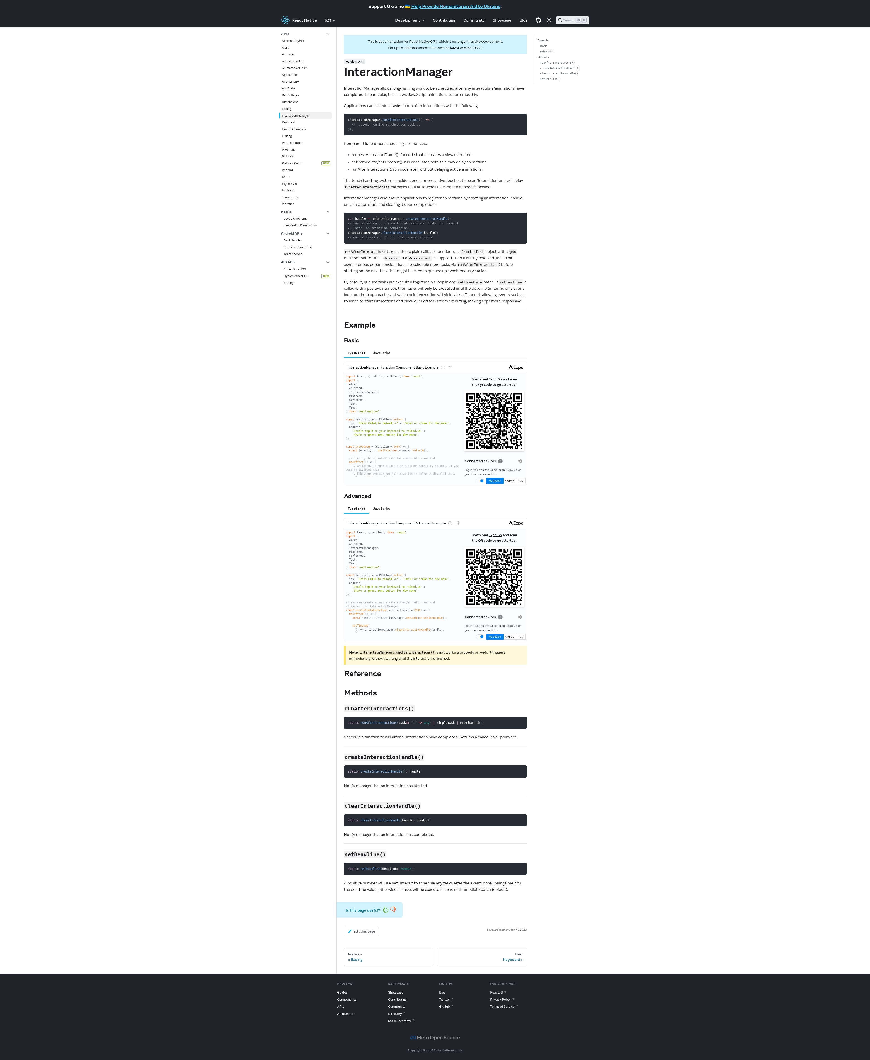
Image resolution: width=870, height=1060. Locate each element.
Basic (543, 45)
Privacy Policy (500, 999)
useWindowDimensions (300, 225)
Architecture (346, 1014)
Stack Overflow (399, 1021)
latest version (461, 48)
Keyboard (288, 122)
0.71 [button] (328, 20)
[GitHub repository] (538, 20)
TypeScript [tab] (356, 352)
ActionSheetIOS (295, 269)
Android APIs (291, 233)
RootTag (287, 170)
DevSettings (290, 95)
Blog (523, 20)
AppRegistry (290, 81)
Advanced (546, 51)
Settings (289, 282)
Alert (285, 47)
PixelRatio (289, 149)
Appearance (290, 74)
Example (543, 40)
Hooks (286, 211)
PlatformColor (292, 163)
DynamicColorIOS (296, 276)
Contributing (444, 20)
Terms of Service (502, 1006)
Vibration (288, 204)
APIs (285, 34)
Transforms (290, 197)
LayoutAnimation (294, 129)
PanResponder (292, 142)
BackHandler (293, 240)
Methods (543, 57)
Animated (288, 54)
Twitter (444, 999)
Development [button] (407, 20)
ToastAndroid (293, 254)
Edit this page (364, 931)
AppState (288, 88)
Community (474, 20)
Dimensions (290, 102)
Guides (342, 992)
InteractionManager (295, 115)
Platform (288, 156)
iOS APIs (288, 262)
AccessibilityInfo (293, 40)
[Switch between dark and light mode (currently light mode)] (549, 20)
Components (346, 999)
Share (286, 177)
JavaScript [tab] (381, 352)
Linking (287, 136)
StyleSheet (289, 183)
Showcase (502, 20)
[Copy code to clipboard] (521, 120)
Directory (395, 1014)
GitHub (444, 1006)
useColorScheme (295, 218)
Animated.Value (292, 61)
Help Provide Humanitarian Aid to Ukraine (455, 6)
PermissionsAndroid (298, 247)
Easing (286, 108)
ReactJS (496, 992)
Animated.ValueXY (294, 68)
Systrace (288, 190)
